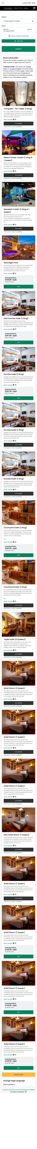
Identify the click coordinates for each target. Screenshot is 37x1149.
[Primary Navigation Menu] (3, 3)
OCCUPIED (18, 123)
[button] (18, 21)
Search (18, 49)
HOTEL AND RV (8, 8)
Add (18, 286)
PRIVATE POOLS (18, 8)
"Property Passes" (15, 69)
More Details (8, 120)
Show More (18, 1075)
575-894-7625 (29, 3)
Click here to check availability (13, 126)
